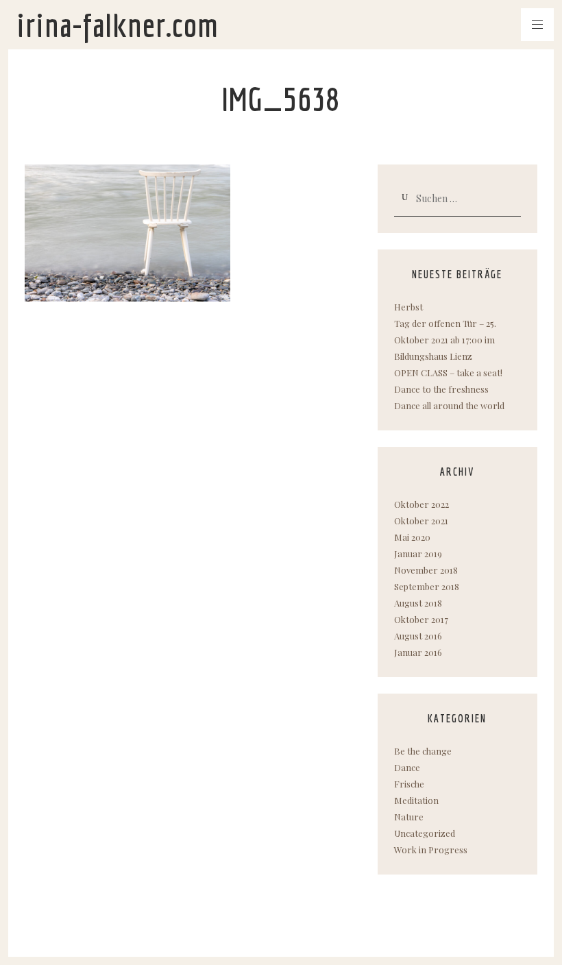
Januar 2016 (418, 652)
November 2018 (426, 570)
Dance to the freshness (441, 389)
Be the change (423, 751)
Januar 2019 (418, 553)
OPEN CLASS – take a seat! (448, 372)
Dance (407, 767)
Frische (409, 784)
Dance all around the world (449, 405)
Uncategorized (424, 833)
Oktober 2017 (421, 619)
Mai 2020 (412, 537)
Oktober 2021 (421, 520)
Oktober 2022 (421, 504)
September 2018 (426, 586)
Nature (409, 816)
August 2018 (418, 603)
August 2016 (418, 636)
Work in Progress (430, 849)
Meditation (416, 800)
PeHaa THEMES (103, 931)
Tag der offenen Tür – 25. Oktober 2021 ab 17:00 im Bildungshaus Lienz (445, 339)
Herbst (408, 307)
